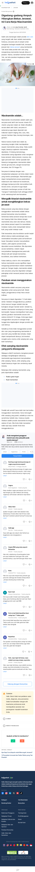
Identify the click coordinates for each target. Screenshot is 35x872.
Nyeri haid (11, 592)
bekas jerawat (15, 47)
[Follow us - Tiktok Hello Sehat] (21, 793)
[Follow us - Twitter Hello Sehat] (14, 793)
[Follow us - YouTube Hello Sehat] (17, 793)
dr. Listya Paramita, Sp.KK (20, 27)
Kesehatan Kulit (5, 7)
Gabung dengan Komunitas (18, 684)
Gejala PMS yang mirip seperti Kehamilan (17, 548)
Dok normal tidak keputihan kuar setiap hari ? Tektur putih (18, 614)
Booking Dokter (6, 803)
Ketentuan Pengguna (7, 813)
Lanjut (5, 475)
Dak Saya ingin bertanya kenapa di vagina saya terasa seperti (19, 463)
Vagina (10, 485)
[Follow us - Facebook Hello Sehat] (2, 793)
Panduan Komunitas (7, 830)
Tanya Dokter (17, 456)
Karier (20, 819)
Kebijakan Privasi (6, 816)
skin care (30, 37)
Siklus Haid (11, 506)
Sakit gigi (11, 528)
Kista (9, 570)
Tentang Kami (22, 813)
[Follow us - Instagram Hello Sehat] (6, 793)
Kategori (4, 800)
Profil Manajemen (23, 816)
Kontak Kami (21, 822)
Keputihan (11, 636)
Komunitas (21, 803)
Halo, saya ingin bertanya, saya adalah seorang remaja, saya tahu (19, 659)
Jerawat (15, 7)
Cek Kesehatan (23, 800)
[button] (17, 11)
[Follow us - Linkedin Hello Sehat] (10, 793)
